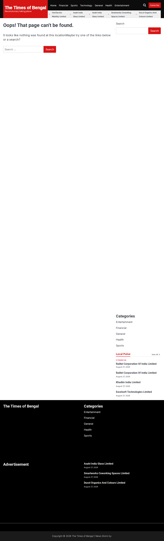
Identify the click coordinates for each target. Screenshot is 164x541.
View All (155, 354)
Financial (63, 5)
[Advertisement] (138, 58)
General (99, 5)
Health (108, 5)
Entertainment (122, 5)
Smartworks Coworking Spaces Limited (106, 473)
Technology (86, 5)
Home (53, 5)
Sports (74, 5)
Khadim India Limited (128, 382)
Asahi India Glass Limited (98, 463)
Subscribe (154, 5)
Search (120, 23)
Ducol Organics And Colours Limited (104, 482)
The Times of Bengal (25, 7)
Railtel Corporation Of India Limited (136, 363)
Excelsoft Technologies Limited (134, 391)
